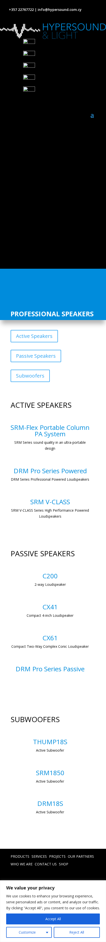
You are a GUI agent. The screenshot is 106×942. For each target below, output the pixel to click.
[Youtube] (64, 69)
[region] (53, 911)
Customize (27, 932)
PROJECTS (57, 856)
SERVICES (39, 856)
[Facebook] (64, 45)
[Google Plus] (64, 57)
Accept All (53, 918)
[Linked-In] (64, 81)
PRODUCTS (20, 856)
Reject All (76, 932)
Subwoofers (30, 375)
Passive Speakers (36, 356)
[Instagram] (64, 92)
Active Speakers (34, 336)
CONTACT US (46, 864)
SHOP (63, 864)
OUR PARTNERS (81, 856)
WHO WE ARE (22, 864)
